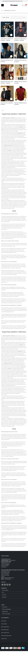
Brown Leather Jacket (5, 632)
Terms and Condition (6, 613)
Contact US (4, 597)
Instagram (10, 585)
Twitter (5, 585)
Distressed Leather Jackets (6, 635)
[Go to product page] (7, 29)
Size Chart (4, 594)
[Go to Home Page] (1, 10)
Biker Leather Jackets (5, 626)
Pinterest (7, 585)
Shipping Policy (5, 611)
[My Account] (23, 5)
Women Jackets (4, 623)
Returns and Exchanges (6, 609)
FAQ (3, 592)
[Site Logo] (14, 5)
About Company (5, 590)
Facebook (2, 585)
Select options (11, 35)
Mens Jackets (3, 620)
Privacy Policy (4, 606)
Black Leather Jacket (5, 629)
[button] (2, 5)
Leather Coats (4, 638)
